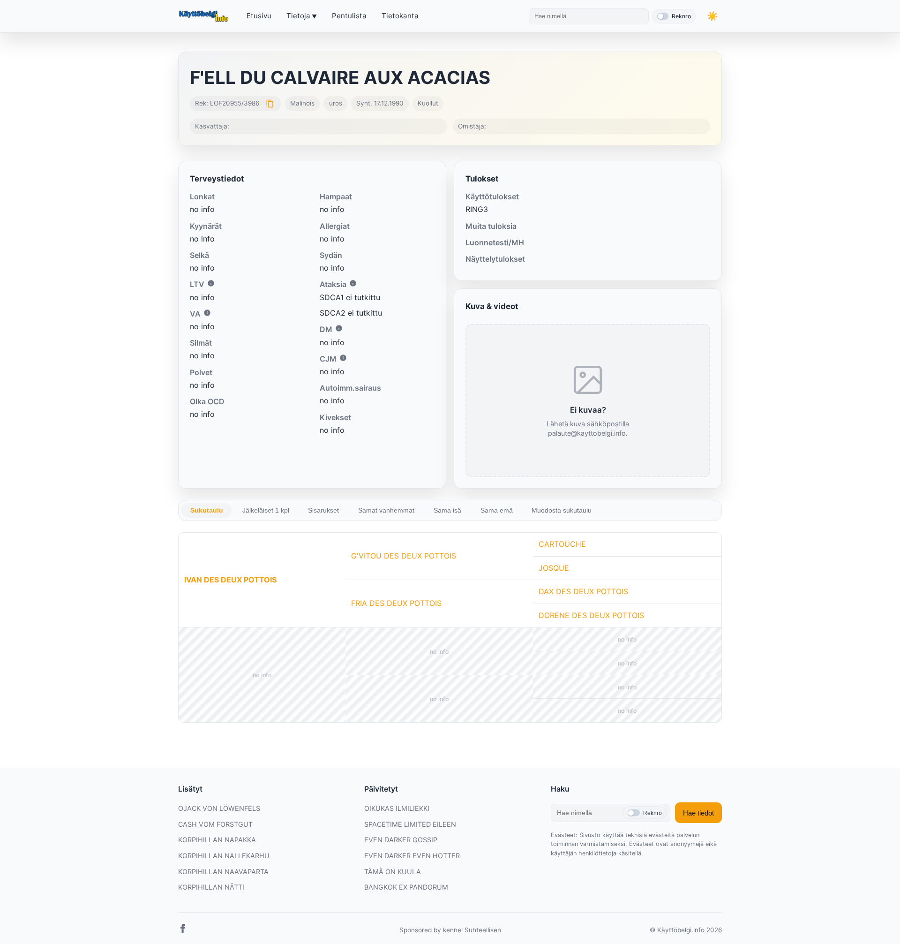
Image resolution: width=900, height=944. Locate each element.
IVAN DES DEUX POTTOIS (230, 579)
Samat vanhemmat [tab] (386, 510)
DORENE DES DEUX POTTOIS (591, 615)
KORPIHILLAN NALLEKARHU (224, 856)
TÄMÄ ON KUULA (392, 872)
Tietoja (298, 15)
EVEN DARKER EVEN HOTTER (412, 856)
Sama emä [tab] (496, 510)
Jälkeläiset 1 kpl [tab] (265, 510)
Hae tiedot (698, 813)
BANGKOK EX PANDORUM (406, 887)
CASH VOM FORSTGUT (215, 824)
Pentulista (349, 15)
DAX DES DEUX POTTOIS (583, 591)
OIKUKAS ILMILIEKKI (396, 808)
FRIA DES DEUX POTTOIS (396, 603)
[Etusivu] (205, 16)
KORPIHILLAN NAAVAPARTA (223, 872)
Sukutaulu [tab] (206, 510)
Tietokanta (400, 15)
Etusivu (259, 15)
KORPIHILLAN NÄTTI (211, 887)
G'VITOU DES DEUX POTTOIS (403, 555)
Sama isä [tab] (447, 510)
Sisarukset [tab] (323, 510)
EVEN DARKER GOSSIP (400, 840)
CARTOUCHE (562, 544)
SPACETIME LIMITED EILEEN (410, 824)
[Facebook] (183, 930)
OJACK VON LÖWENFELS (219, 808)
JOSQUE (554, 568)
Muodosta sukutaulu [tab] (562, 510)
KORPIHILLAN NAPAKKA (217, 840)
